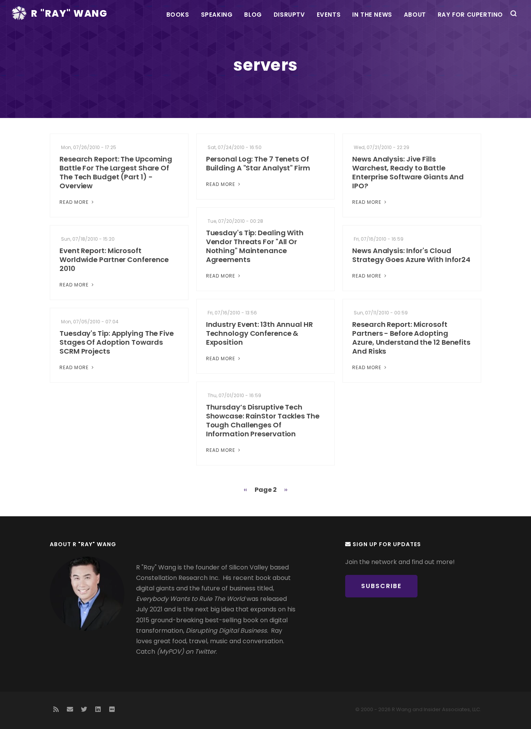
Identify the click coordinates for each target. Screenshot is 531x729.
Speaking (217, 14)
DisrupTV (289, 14)
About (415, 14)
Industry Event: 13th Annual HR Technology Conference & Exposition (259, 333)
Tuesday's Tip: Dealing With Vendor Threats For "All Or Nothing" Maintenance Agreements (255, 246)
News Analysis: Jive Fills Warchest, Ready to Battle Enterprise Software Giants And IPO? (408, 172)
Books (177, 14)
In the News (372, 14)
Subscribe (381, 585)
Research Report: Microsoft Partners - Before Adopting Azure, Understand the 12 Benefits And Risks (411, 337)
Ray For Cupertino (470, 14)
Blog (253, 14)
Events (329, 14)
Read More (74, 202)
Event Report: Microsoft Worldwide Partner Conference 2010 (114, 259)
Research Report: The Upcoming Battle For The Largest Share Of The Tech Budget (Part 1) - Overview (115, 172)
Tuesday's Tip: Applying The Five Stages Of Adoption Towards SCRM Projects (116, 342)
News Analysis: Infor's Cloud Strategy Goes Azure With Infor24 (411, 255)
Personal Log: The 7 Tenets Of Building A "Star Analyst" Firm (258, 163)
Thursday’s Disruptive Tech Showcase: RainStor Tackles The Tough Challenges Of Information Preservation (263, 420)
